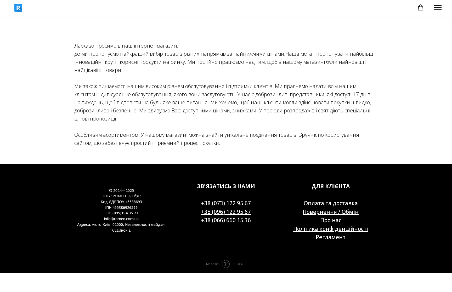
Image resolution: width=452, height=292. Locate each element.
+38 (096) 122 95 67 (226, 211)
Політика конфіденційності (330, 228)
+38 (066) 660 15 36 (226, 220)
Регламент (331, 237)
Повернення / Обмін (331, 211)
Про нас (330, 220)
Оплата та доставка (331, 203)
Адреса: (84, 224)
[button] (420, 7)
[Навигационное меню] (438, 7)
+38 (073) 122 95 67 (226, 203)
